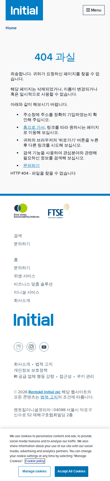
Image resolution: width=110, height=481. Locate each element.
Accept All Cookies (71, 471)
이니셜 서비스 (26, 292)
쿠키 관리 (85, 376)
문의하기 (31, 165)
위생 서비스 (24, 276)
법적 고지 (44, 364)
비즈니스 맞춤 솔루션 (33, 284)
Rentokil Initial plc (44, 392)
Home (11, 28)
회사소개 (22, 300)
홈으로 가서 (34, 127)
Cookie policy (35, 461)
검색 (18, 235)
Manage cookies (35, 471)
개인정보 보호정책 (31, 370)
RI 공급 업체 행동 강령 (34, 376)
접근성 (65, 376)
